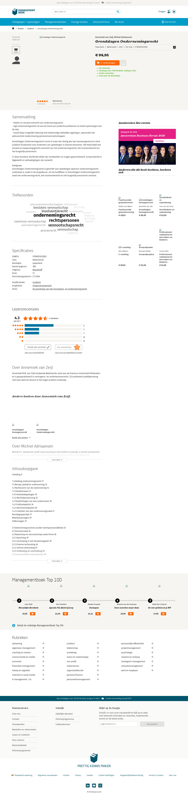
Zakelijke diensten (64, 714)
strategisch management (133, 661)
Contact (15, 719)
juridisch (71, 643)
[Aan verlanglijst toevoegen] (123, 62)
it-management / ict (21, 679)
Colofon (66, 775)
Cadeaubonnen (63, 724)
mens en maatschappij (77, 657)
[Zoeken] (118, 11)
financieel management (23, 666)
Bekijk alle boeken (20, 438)
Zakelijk (60, 708)
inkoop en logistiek (21, 670)
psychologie (126, 652)
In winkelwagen (108, 63)
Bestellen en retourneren (24, 729)
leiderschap (72, 648)
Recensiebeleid (19, 745)
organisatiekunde (75, 670)
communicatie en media (23, 657)
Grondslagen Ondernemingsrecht (50, 29)
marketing (71, 652)
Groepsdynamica (146, 254)
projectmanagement (131, 648)
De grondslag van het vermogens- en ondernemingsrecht (60, 289)
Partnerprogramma (21, 750)
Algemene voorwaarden (47, 775)
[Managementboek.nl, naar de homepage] (23, 14)
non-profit (71, 661)
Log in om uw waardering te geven (68, 353)
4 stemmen (41, 104)
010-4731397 (170, 22)
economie (16, 661)
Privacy (78, 775)
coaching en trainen (21, 652)
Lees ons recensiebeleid (34, 353)
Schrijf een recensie (36, 347)
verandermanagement (132, 666)
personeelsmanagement (78, 679)
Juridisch (30, 29)
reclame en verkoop (130, 657)
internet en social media (23, 675)
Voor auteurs (18, 740)
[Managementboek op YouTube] (94, 785)
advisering (17, 643)
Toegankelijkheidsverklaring (131, 775)
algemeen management (23, 648)
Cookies (90, 775)
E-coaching (124, 254)
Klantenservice (20, 708)
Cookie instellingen (106, 775)
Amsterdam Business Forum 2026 (143, 135)
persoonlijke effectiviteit (132, 643)
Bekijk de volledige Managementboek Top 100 (40, 625)
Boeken (21, 29)
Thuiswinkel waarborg (23, 775)
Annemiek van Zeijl (104, 37)
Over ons (16, 714)
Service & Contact (156, 775)
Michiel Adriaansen (123, 37)
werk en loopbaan (129, 670)
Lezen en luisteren (21, 735)
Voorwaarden (18, 724)
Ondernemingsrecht (42, 285)
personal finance (75, 675)
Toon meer (56, 460)
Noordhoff (37, 270)
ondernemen (73, 666)
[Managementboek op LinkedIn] (88, 785)
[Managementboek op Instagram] (100, 785)
